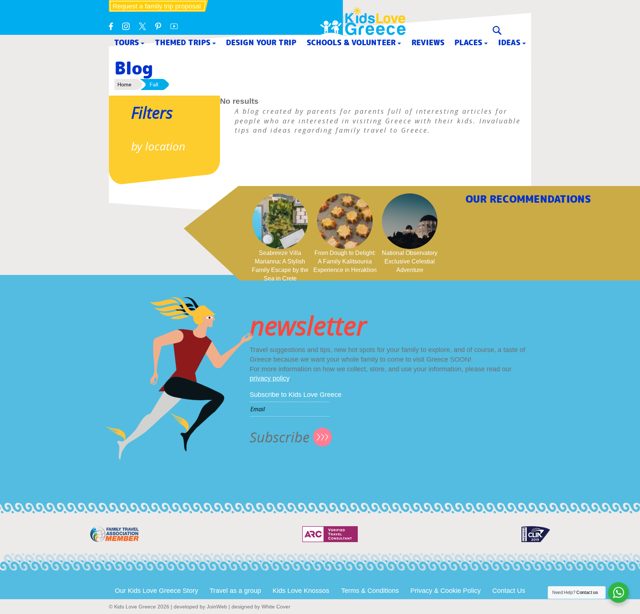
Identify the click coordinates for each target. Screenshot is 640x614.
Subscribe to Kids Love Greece (295, 394)
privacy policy (269, 378)
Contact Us (508, 590)
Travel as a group (235, 590)
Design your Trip (261, 42)
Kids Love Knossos (301, 590)
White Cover (275, 607)
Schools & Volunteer (351, 42)
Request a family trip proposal (157, 6)
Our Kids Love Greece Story (156, 590)
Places (468, 42)
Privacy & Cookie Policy (445, 590)
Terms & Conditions (370, 590)
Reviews (427, 42)
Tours (126, 42)
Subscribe (280, 437)
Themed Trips (182, 42)
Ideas (509, 42)
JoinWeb (217, 607)
